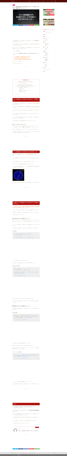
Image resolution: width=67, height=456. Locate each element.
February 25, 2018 (25, 358)
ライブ (46, 53)
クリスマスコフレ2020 (48, 32)
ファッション (46, 38)
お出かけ (45, 62)
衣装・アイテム (47, 43)
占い (45, 34)
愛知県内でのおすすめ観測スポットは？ (24, 90)
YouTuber (45, 36)
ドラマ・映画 (29, 1)
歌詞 (45, 55)
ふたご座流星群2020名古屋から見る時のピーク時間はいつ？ (25, 81)
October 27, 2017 (24, 319)
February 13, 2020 (22, 275)
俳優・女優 (46, 44)
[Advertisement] (26, 33)
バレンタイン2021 (47, 69)
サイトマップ (51, 1)
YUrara (13, 1)
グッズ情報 (46, 54)
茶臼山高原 (21, 91)
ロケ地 (46, 45)
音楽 (36, 1)
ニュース (47, 1)
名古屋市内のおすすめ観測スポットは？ (24, 87)
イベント (33, 1)
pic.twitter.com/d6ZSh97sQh (28, 317)
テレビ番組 (45, 57)
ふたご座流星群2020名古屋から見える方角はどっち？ (24, 84)
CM (25, 1)
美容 (39, 1)
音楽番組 (46, 52)
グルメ (45, 67)
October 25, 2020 (30, 237)
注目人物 (43, 1)
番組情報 (46, 59)
